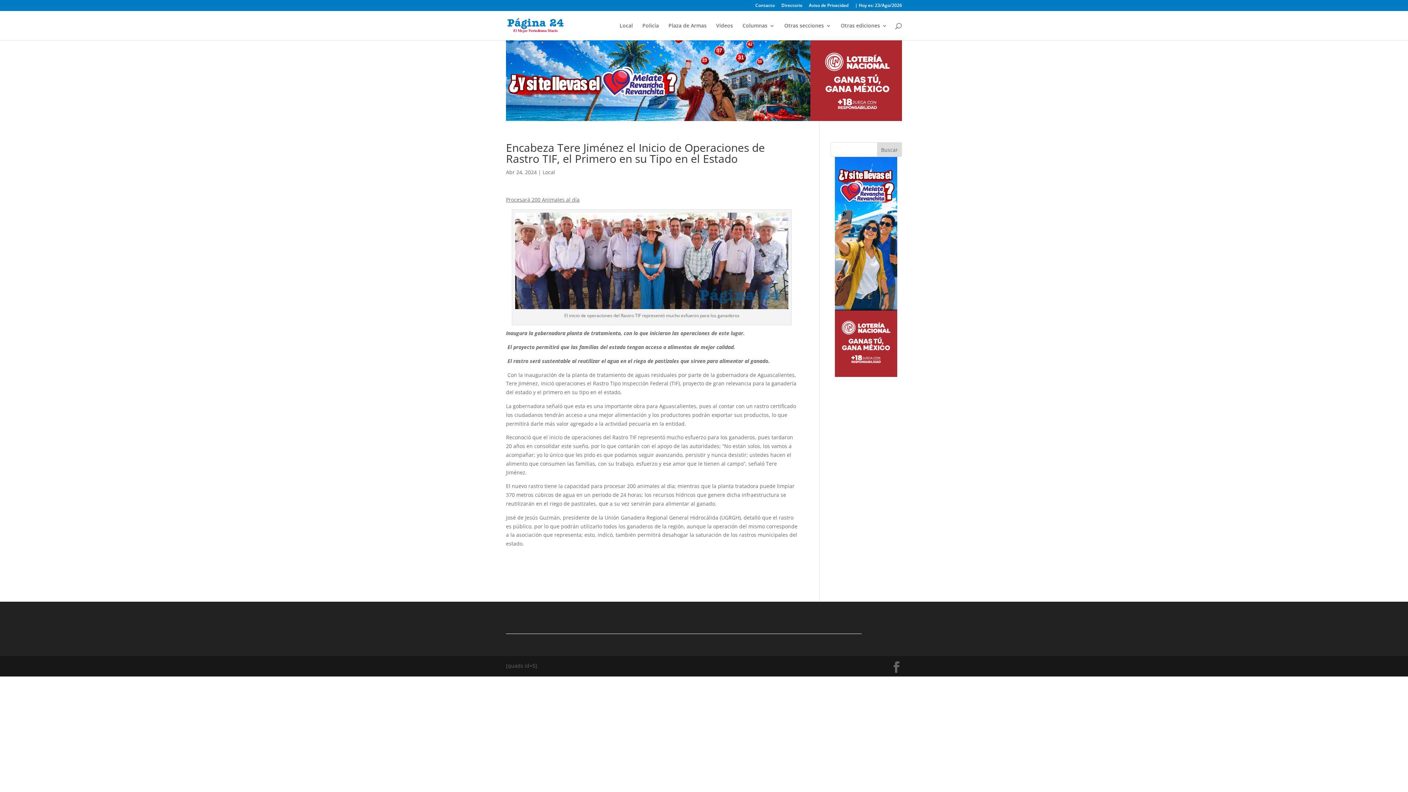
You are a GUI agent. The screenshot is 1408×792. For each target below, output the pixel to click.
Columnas (754, 26)
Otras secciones (804, 26)
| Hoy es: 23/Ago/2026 (878, 5)
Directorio (791, 5)
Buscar (889, 149)
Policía (650, 26)
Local (626, 26)
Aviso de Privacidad (828, 5)
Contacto (765, 5)
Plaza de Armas (687, 26)
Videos (724, 26)
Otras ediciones (860, 26)
